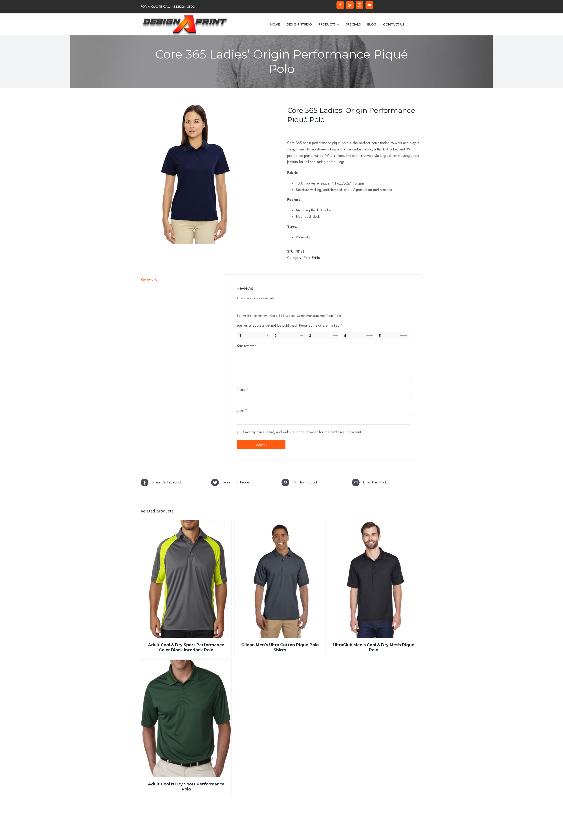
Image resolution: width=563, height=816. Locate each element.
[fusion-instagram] (359, 5)
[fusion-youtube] (369, 5)
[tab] (177, 279)
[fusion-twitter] (350, 5)
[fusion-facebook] (340, 5)
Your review (247, 345)
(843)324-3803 (183, 6)
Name (243, 389)
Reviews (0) (150, 279)
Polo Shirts (311, 257)
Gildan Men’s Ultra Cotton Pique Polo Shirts (280, 647)
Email (242, 410)
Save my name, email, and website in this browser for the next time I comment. (302, 432)
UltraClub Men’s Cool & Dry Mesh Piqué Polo (373, 647)
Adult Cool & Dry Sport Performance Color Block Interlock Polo (186, 647)
